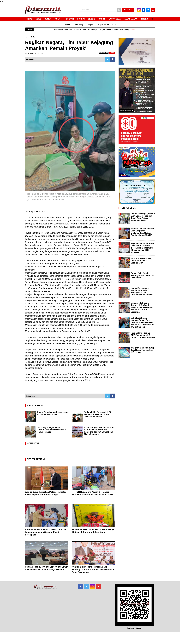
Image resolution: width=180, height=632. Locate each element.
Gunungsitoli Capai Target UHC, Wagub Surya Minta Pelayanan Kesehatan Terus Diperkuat (142, 307)
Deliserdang (78, 25)
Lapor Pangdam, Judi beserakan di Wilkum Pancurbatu (52, 413)
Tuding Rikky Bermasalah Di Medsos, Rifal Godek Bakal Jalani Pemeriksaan (97, 414)
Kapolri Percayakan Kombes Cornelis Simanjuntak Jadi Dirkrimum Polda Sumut (142, 291)
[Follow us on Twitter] (86, 586)
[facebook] (143, 10)
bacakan (104, 53)
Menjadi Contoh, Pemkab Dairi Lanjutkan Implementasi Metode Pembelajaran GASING (143, 232)
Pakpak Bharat (103, 25)
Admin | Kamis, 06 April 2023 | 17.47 (36, 53)
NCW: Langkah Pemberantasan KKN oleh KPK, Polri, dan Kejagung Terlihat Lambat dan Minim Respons (99, 430)
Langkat (90, 25)
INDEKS (144, 19)
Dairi (114, 25)
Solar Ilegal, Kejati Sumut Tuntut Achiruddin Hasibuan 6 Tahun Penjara (51, 429)
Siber (138, 628)
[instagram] (139, 10)
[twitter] (148, 10)
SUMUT (48, 19)
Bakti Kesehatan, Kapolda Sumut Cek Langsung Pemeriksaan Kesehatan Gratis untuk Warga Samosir (142, 322)
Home (27, 37)
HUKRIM (81, 19)
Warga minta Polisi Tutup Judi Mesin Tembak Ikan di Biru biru (143, 350)
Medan (67, 25)
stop (112, 53)
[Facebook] (112, 59)
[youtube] (153, 10)
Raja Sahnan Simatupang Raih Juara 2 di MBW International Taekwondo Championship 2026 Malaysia (143, 247)
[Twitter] (107, 59)
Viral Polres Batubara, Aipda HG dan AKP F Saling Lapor (141, 260)
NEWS (38, 19)
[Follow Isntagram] (92, 586)
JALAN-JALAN (130, 19)
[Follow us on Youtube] (98, 586)
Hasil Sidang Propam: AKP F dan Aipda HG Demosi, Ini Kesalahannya (143, 335)
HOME (29, 19)
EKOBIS (91, 19)
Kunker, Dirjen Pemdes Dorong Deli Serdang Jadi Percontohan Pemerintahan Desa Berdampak (93, 569)
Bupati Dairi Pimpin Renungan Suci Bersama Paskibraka (142, 275)
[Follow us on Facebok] (80, 586)
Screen (128, 9)
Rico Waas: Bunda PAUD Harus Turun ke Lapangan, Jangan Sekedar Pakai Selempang (45, 532)
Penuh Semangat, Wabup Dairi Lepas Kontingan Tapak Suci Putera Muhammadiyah (143, 217)
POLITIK (58, 19)
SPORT (102, 19)
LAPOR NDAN (115, 19)
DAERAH (70, 19)
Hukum (33, 37)
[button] (152, 18)
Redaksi (130, 628)
